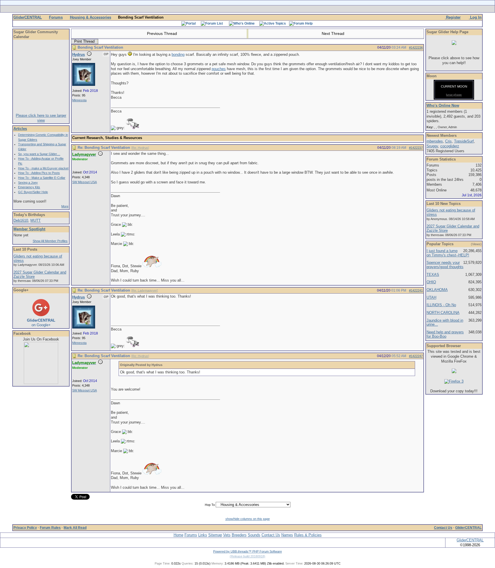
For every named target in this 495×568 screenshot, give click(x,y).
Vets (227, 535)
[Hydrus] (83, 84)
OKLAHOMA (437, 290)
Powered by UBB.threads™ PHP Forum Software (247, 551)
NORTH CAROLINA (443, 312)
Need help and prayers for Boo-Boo (445, 334)
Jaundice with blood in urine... (445, 322)
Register (453, 17)
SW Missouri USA (84, 182)
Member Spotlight (29, 229)
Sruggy (432, 146)
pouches (219, 69)
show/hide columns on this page (247, 518)
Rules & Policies (308, 535)
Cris (448, 141)
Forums (56, 17)
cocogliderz (449, 146)
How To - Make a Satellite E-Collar (41, 177)
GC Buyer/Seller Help (33, 192)
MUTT (35, 220)
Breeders (239, 535)
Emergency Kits (29, 187)
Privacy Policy (25, 528)
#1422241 (416, 290)
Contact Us (443, 528)
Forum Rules (50, 528)
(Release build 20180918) (247, 556)
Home (178, 535)
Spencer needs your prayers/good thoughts (445, 264)
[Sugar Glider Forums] (207, 8)
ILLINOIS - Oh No (441, 305)
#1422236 (416, 47)
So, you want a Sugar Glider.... (39, 154)
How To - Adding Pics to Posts (39, 173)
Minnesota (79, 100)
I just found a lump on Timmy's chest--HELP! (448, 253)
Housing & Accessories (90, 17)
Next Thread (333, 33)
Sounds (254, 535)
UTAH (431, 297)
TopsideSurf (464, 141)
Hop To (210, 504)
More (64, 206)
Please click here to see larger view (41, 117)
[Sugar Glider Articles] (232, 8)
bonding (178, 54)
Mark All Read (75, 528)
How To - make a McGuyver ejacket (43, 168)
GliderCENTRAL (27, 17)
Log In (475, 17)
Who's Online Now (443, 105)
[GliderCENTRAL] (41, 383)
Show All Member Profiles (50, 241)
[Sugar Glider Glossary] (259, 8)
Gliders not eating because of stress (37, 258)
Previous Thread (161, 33)
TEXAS (433, 274)
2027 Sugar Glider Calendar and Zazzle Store (39, 274)
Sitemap (215, 535)
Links (202, 535)
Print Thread (84, 41)
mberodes (435, 141)
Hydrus (78, 54)
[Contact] (285, 8)
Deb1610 (20, 220)
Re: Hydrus (140, 147)
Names (287, 535)
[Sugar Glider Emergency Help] (311, 8)
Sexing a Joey (28, 182)
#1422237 (416, 147)
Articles (20, 128)
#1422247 (416, 356)
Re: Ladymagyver (144, 290)
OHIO (431, 282)
